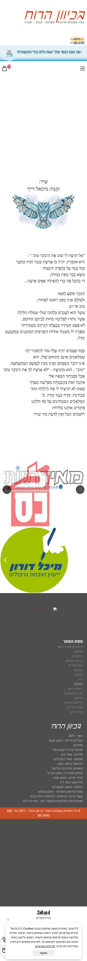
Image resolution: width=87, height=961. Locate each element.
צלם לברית (76, 665)
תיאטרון (78, 656)
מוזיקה (78, 651)
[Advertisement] (43, 120)
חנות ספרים (75, 707)
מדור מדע (76, 712)
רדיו (80, 679)
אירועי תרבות (74, 660)
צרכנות (78, 698)
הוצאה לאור (75, 688)
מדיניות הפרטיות (45, 946)
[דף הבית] (54, 17)
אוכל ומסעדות (73, 693)
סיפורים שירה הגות (70, 646)
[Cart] (4, 69)
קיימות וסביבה (73, 702)
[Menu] (82, 69)
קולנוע (78, 674)
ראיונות (78, 670)
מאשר (43, 953)
